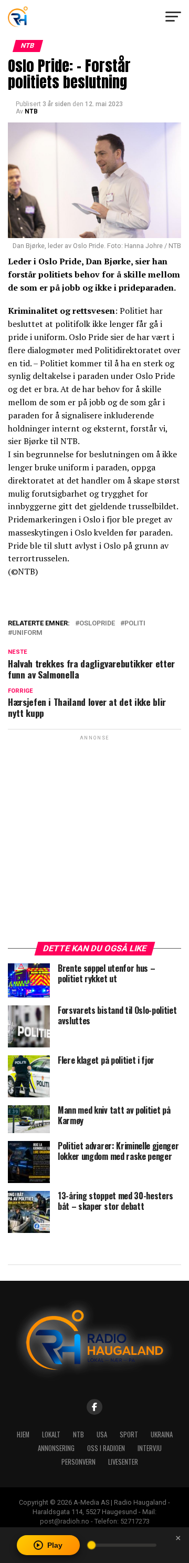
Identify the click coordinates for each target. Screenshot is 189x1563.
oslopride (97, 623)
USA (102, 1434)
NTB (31, 111)
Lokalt (51, 1434)
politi (134, 623)
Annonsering (56, 1448)
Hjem (23, 1434)
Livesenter (123, 1462)
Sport (129, 1434)
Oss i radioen (106, 1448)
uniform (27, 633)
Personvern (78, 1462)
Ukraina (162, 1434)
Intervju (150, 1448)
